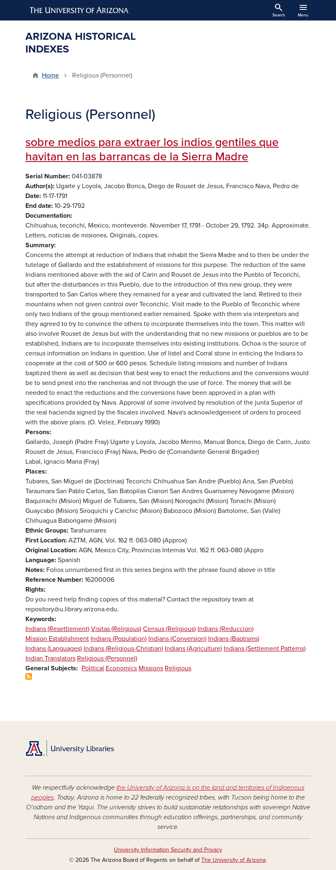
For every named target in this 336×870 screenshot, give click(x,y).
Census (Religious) (169, 629)
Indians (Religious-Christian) (123, 649)
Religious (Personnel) (107, 658)
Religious (178, 668)
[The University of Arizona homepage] (79, 10)
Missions (150, 668)
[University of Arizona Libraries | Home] (69, 748)
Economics (121, 668)
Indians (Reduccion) (226, 629)
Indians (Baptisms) (233, 639)
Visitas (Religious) (116, 629)
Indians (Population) (119, 639)
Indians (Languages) (53, 649)
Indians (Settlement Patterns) (265, 649)
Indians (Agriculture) (193, 649)
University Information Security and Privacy (168, 849)
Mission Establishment (57, 639)
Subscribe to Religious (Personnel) (28, 676)
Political (93, 668)
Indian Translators (50, 658)
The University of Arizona (233, 859)
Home (50, 75)
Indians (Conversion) (177, 639)
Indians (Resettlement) (57, 629)
